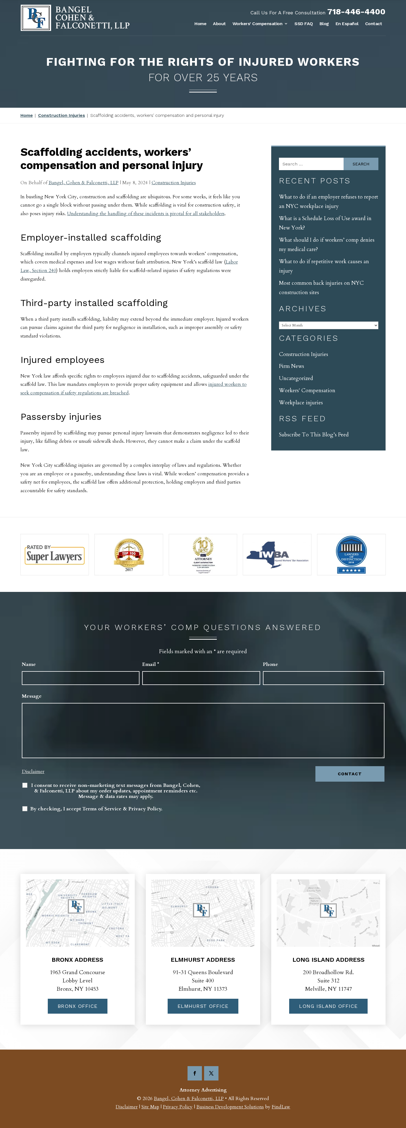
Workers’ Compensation (258, 23)
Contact (373, 23)
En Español (347, 23)
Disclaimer (33, 771)
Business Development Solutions (230, 1107)
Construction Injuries (174, 183)
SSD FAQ (303, 23)
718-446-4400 (356, 11)
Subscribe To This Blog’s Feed (314, 434)
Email (150, 664)
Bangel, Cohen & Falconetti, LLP (83, 183)
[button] (400, 1087)
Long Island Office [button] (328, 1006)
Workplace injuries (301, 402)
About (219, 23)
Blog (324, 23)
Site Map (150, 1107)
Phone (270, 664)
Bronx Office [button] (77, 1006)
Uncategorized (296, 378)
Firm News (291, 366)
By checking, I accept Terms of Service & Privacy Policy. (96, 809)
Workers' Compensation (307, 390)
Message (32, 696)
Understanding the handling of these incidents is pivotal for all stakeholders (146, 213)
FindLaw (281, 1107)
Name (29, 664)
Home (200, 23)
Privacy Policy (178, 1107)
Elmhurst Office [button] (203, 1006)
